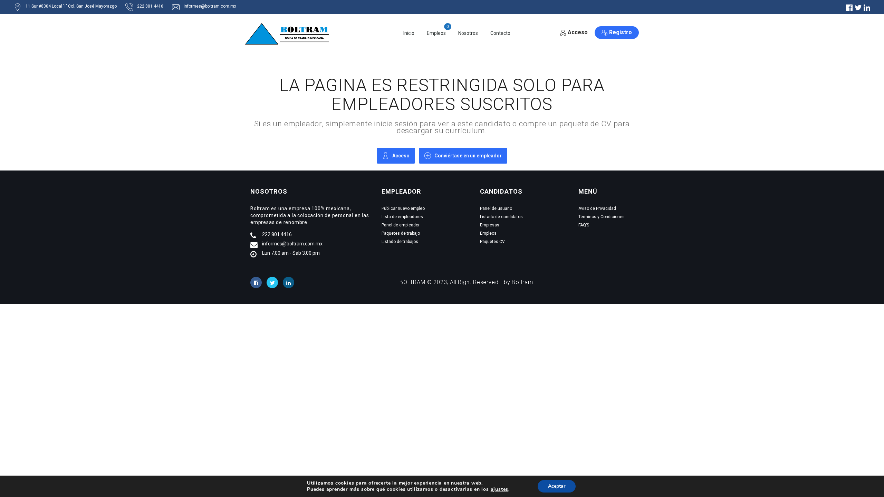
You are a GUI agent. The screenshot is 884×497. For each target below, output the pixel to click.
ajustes (500, 489)
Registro (620, 32)
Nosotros (468, 33)
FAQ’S (583, 225)
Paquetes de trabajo (401, 233)
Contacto (500, 33)
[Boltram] (289, 33)
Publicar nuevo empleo (403, 208)
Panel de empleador (401, 225)
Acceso (578, 32)
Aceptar (556, 486)
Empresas (489, 225)
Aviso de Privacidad (597, 208)
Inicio (408, 33)
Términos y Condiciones (601, 216)
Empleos (436, 33)
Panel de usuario (496, 208)
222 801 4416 (150, 6)
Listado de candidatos (501, 216)
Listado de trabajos (400, 241)
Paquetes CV (492, 241)
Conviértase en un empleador (468, 155)
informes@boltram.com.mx (210, 6)
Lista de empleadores (402, 216)
